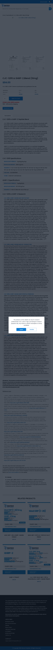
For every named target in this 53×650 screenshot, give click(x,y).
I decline (32, 329)
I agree (21, 329)
